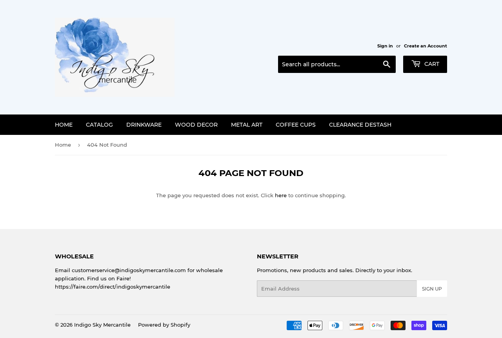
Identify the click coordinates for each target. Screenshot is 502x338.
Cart (431, 63)
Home (64, 124)
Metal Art (246, 124)
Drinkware (144, 124)
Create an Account (425, 46)
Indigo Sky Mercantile (102, 325)
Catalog (99, 124)
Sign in (385, 46)
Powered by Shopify (164, 325)
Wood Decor (196, 124)
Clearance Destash (360, 124)
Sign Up (432, 289)
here (281, 195)
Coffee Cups (296, 124)
